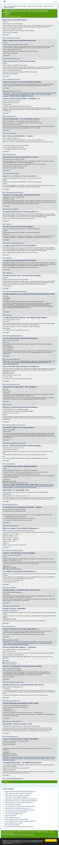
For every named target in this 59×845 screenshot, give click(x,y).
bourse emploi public (10, 815)
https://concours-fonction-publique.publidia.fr (16, 291)
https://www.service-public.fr (13, 173)
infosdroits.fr (9, 224)
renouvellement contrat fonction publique (16, 812)
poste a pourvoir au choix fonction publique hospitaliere (20, 810)
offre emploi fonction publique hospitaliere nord (17, 808)
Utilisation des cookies (42, 831)
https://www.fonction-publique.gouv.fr (15, 682)
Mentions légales (11, 831)
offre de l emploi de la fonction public (18, 644)
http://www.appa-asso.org (12, 504)
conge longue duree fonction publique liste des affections (20, 791)
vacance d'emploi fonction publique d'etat (20, 361)
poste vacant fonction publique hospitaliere (25, 486)
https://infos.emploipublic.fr (12, 209)
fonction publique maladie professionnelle (16, 819)
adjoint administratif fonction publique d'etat (34, 362)
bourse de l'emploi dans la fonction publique (23, 643)
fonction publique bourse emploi (13, 823)
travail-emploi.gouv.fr (11, 133)
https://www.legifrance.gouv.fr (13, 359)
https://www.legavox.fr (11, 154)
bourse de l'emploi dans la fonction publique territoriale (23, 641)
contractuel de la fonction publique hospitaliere (25, 487)
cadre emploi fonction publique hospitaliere (16, 797)
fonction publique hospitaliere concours (21, 96)
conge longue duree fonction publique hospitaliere (18, 793)
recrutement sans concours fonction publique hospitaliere (20, 821)
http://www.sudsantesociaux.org (13, 568)
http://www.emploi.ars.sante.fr (13, 37)
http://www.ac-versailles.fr (12, 639)
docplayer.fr (9, 315)
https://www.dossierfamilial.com (13, 721)
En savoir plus (17, 843)
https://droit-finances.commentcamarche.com (17, 482)
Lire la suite (6, 34)
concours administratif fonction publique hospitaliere (19, 826)
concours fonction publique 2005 (14, 813)
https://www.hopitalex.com (12, 525)
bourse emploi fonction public (13, 804)
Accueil (4, 831)
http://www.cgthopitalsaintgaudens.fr (14, 335)
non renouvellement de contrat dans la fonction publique (20, 806)
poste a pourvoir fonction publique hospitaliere (17, 795)
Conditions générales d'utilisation (26, 831)
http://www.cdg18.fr (10, 463)
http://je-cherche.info (11, 116)
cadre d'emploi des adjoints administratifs (41, 361)
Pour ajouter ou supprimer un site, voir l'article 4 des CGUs (18, 834)
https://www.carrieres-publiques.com (14, 192)
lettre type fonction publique (12, 825)
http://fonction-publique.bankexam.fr (14, 550)
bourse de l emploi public (16, 757)
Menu (55, 1)
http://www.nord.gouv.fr (11, 663)
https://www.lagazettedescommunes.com (16, 443)
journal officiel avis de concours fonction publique (20, 94)
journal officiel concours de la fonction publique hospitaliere (22, 92)
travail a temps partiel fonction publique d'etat (24, 484)
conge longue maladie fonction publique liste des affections (21, 799)
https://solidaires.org (10, 626)
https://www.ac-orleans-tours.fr (13, 700)
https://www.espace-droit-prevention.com (15, 424)
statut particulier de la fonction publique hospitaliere (19, 802)
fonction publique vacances (12, 817)
